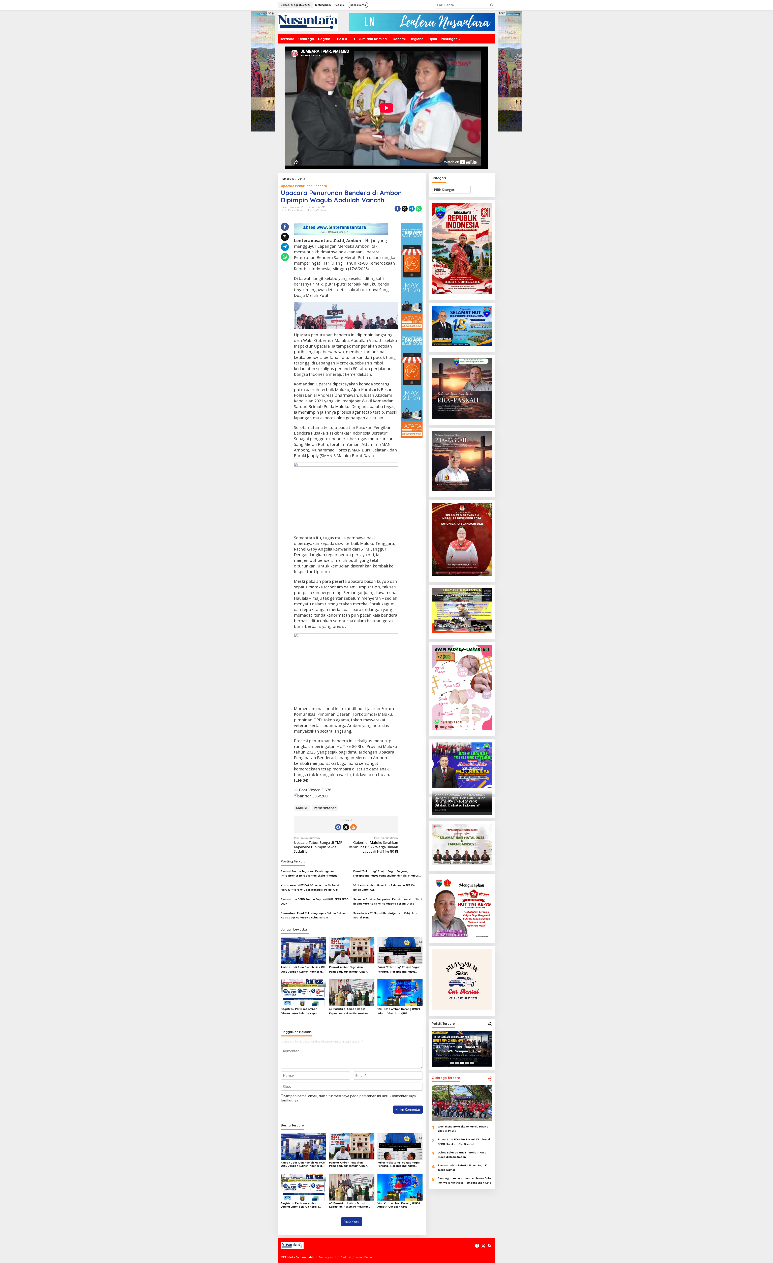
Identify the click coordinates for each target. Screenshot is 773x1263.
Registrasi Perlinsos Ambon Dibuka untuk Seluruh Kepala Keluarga (300, 1011)
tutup (271, 13)
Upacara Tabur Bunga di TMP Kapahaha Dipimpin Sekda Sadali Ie (318, 845)
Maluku (292, 210)
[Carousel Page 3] (462, 1063)
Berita (284, 210)
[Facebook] (338, 827)
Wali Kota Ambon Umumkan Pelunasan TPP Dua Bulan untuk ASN (384, 887)
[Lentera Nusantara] (308, 22)
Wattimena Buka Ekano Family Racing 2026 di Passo (463, 1129)
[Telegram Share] (412, 209)
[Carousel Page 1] (452, 1063)
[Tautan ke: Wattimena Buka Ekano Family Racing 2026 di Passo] (462, 1103)
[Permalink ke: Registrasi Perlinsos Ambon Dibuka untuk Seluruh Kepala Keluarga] (303, 992)
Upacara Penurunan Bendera (304, 186)
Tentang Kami (327, 1257)
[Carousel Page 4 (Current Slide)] (467, 1063)
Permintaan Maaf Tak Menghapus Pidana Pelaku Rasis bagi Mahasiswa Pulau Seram (313, 915)
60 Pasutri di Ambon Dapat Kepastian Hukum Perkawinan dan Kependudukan (349, 1011)
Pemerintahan (304, 210)
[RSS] (353, 827)
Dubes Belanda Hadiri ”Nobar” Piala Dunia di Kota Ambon (462, 1154)
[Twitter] (346, 827)
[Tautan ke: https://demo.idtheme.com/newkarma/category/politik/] (490, 1024)
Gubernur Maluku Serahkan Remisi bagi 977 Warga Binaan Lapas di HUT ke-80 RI (373, 845)
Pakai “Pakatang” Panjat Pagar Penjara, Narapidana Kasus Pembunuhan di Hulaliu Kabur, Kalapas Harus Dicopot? (386, 874)
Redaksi (346, 1257)
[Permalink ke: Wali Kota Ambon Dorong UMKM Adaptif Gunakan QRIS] (400, 992)
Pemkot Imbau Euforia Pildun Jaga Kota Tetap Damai (465, 1167)
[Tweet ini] (405, 209)
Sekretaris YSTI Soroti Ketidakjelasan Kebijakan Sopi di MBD (385, 915)
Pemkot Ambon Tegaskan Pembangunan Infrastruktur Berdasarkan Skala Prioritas (309, 873)
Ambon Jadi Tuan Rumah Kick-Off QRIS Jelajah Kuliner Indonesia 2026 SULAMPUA (303, 969)
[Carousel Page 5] (472, 1063)
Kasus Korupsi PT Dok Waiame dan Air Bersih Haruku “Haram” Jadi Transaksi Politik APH (310, 887)
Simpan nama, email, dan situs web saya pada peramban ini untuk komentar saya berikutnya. (348, 1098)
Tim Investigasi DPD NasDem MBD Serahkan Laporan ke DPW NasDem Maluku (461, 1049)
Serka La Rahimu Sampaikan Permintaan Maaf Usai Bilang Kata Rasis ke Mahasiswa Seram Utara (387, 901)
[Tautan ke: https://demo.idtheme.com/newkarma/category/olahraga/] (490, 1078)
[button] (491, 5)
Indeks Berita (363, 1257)
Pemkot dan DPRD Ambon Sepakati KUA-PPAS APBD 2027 (314, 901)
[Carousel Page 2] (457, 1063)
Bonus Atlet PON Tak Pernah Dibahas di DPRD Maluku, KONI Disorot (464, 1141)
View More (351, 1222)
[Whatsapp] (419, 209)
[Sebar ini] (398, 209)
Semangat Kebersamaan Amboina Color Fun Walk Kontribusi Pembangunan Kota (465, 1180)
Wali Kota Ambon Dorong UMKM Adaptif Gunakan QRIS (398, 1011)
